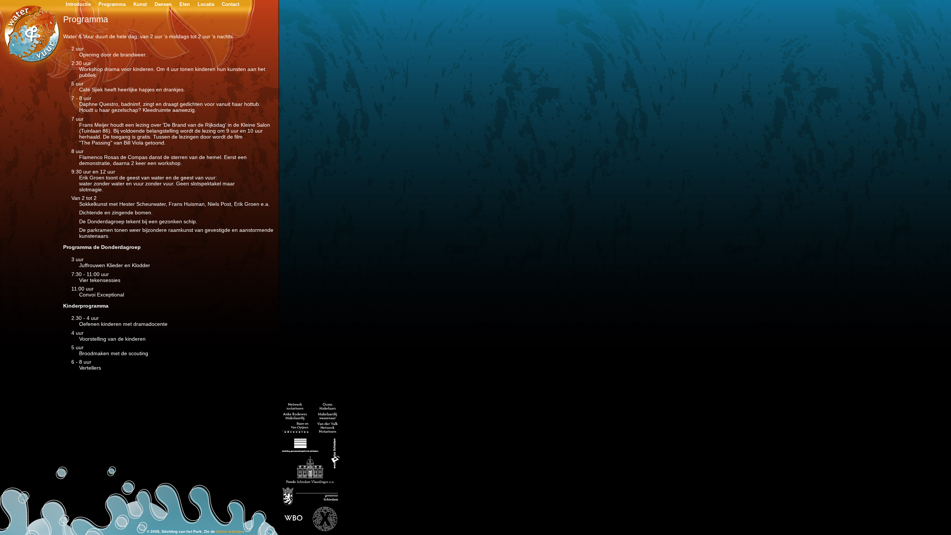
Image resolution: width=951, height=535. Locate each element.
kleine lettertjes (230, 531)
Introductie (78, 4)
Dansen (163, 4)
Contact (230, 4)
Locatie (206, 4)
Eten (184, 4)
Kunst (140, 4)
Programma (112, 4)
